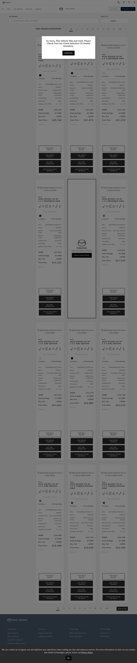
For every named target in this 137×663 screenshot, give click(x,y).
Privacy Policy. (87, 652)
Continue (68, 53)
